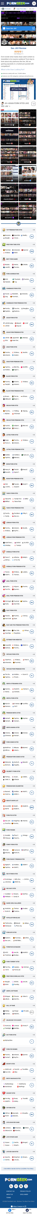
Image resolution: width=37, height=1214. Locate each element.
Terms (8, 1197)
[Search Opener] (34, 3)
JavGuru (8, 180)
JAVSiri (26, 125)
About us (9, 1194)
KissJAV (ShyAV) (9, 199)
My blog (26, 1186)
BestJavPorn (8, 217)
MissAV (8, 143)
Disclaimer (24, 1194)
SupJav (26, 143)
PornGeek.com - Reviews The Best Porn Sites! (20, 1201)
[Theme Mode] (11, 1186)
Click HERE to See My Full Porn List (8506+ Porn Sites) (18, 1168)
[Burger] (2, 3)
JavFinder (27, 162)
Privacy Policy (25, 1191)
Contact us (10, 1191)
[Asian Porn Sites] (33, 104)
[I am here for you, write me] (16, 1186)
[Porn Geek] (18, 3)
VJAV (8, 162)
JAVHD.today (9, 125)
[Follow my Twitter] (21, 1186)
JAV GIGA (27, 217)
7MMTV (26, 199)
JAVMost (27, 180)
